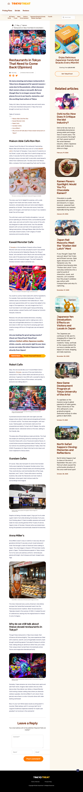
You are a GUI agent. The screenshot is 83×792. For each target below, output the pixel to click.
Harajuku (13, 247)
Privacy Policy (48, 781)
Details (17, 11)
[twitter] (17, 76)
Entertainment (24, 18)
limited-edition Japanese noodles (29, 341)
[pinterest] (13, 76)
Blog (18, 25)
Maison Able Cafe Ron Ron (20, 118)
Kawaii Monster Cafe (18, 121)
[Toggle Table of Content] (10, 116)
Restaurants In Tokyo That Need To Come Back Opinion (30, 28)
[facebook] (10, 76)
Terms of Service (35, 781)
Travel (15, 18)
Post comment (33, 759)
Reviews (26, 11)
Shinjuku (18, 372)
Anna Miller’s (16, 128)
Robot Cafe (15, 123)
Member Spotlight (36, 18)
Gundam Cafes (17, 126)
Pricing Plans (7, 11)
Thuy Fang (13, 72)
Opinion (24, 25)
